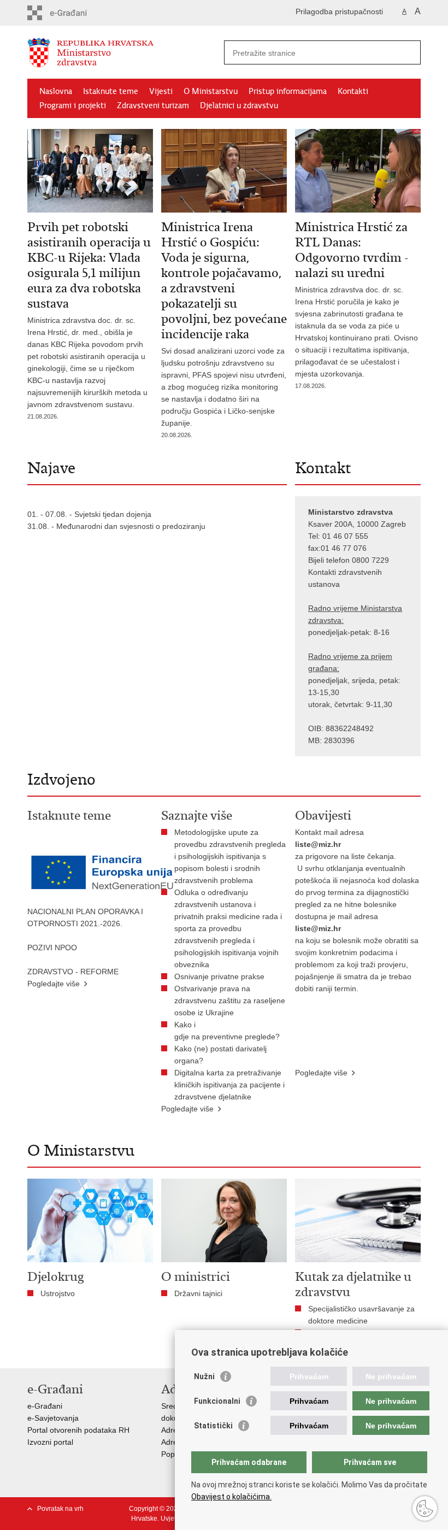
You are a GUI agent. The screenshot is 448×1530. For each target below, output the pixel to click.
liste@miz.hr (318, 844)
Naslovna (55, 91)
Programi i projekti (72, 105)
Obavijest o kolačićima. (231, 1496)
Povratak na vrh (60, 1509)
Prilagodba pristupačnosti (339, 11)
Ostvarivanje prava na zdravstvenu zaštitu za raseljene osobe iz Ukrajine (229, 1000)
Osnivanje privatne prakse (219, 976)
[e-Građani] (74, 12)
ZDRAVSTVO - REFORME (73, 971)
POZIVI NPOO (52, 947)
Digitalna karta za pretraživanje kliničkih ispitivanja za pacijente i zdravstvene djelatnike (229, 1084)
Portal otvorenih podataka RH (78, 1430)
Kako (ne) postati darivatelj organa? (220, 1054)
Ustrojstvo (57, 1293)
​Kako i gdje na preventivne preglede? (229, 1030)
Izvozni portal (50, 1442)
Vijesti (161, 91)
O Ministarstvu (211, 91)
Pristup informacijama (288, 91)
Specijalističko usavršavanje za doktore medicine (361, 1314)
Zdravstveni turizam (153, 105)
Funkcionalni (217, 1401)
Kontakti (353, 91)
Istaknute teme (110, 91)
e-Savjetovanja (53, 1418)
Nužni (204, 1376)
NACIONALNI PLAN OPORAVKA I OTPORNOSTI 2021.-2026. (85, 917)
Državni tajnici (198, 1293)
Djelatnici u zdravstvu (239, 105)
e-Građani (44, 1406)
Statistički (213, 1425)
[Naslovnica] (125, 53)
